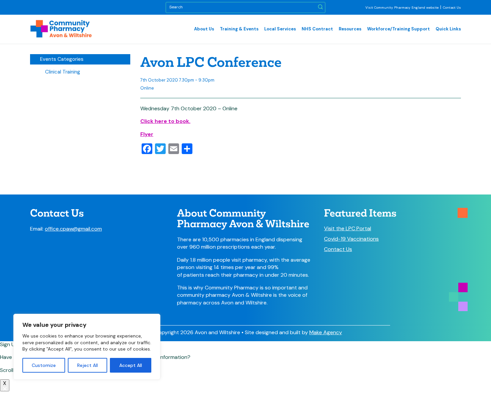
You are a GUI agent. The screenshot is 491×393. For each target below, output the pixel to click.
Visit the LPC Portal (347, 228)
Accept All (130, 365)
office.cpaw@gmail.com (73, 228)
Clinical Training (62, 72)
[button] (320, 7)
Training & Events (239, 29)
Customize (44, 365)
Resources (350, 29)
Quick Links (448, 29)
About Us (204, 29)
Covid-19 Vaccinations (351, 239)
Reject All (87, 365)
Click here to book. (165, 121)
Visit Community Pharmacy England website (402, 7)
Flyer (146, 134)
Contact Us (452, 7)
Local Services (280, 29)
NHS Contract (317, 29)
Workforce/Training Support (398, 29)
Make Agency (325, 332)
